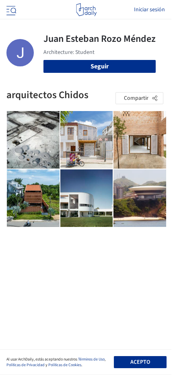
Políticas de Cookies (64, 365)
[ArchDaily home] (86, 9)
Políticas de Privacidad (25, 365)
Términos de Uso (91, 359)
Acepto (140, 362)
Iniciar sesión (149, 9)
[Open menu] (10, 9)
